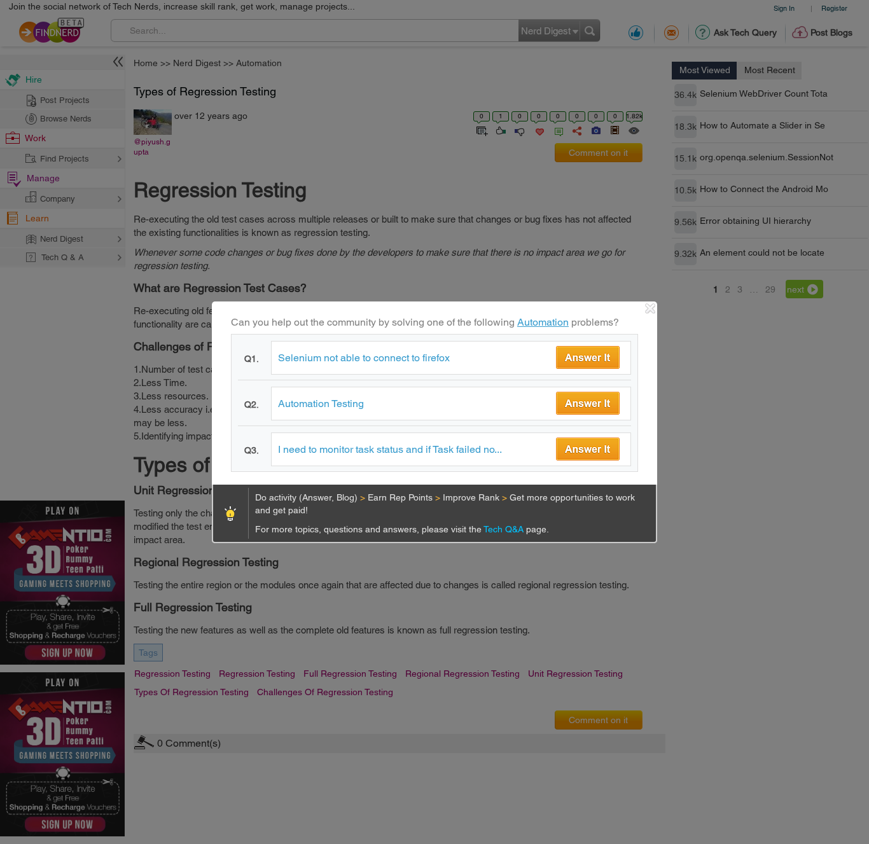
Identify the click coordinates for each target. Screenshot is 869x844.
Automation (543, 322)
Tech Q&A (504, 529)
